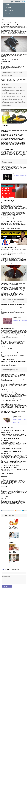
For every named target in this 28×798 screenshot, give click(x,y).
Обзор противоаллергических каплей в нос (13, 541)
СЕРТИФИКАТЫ (8, 7)
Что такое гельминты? (20, 175)
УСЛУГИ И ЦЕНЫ (9, 10)
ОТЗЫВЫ (7, 16)
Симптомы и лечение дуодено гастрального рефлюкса (13, 528)
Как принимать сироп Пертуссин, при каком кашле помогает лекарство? (19, 420)
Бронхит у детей (12, 552)
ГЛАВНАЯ (7, 4)
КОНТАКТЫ (7, 13)
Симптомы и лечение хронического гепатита (20, 319)
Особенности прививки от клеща (13, 563)
